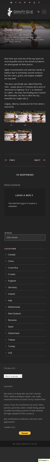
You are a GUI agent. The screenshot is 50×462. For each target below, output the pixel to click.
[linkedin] (20, 2)
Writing (18, 42)
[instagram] (39, 2)
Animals (16, 37)
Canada (7, 40)
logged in (24, 203)
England (12, 280)
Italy (10, 300)
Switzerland (13, 333)
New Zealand (14, 313)
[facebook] (15, 2)
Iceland (11, 293)
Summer (34, 40)
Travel (11, 42)
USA (10, 352)
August (22, 37)
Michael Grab (28, 35)
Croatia (11, 274)
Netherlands (14, 307)
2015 (10, 37)
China (11, 261)
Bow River (30, 37)
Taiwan (11, 339)
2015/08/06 (12, 35)
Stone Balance (25, 40)
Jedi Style (15, 40)
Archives (8, 232)
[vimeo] (29, 2)
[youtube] (34, 2)
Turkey (11, 346)
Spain (10, 326)
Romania (12, 320)
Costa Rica (13, 267)
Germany (12, 287)
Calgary (38, 37)
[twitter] (25, 2)
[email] (11, 2)
